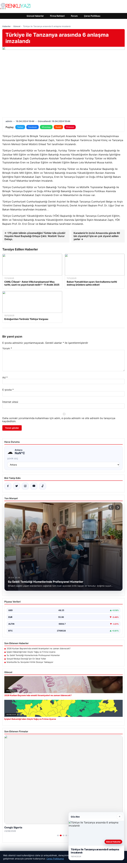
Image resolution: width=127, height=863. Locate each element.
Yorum (7, 348)
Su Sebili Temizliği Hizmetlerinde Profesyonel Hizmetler (33, 655)
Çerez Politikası (92, 16)
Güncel (16, 26)
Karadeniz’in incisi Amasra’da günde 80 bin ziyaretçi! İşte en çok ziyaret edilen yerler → (97, 236)
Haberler (6, 26)
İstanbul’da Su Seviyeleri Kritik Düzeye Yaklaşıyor (30, 662)
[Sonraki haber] (117, 507)
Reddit (58, 127)
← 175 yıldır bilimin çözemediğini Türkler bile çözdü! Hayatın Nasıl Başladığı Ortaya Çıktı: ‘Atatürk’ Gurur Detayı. (34, 236)
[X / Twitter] (16, 486)
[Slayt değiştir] (58, 835)
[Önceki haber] (111, 507)
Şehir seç (12, 458)
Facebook (32, 127)
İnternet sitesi (10, 401)
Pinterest (70, 127)
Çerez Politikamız (55, 858)
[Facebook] (7, 486)
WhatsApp (46, 127)
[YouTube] (33, 486)
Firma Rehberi (57, 16)
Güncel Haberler (35, 16)
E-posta (8, 389)
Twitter (20, 127)
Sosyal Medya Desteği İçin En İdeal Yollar (26, 658)
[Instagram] (25, 486)
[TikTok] (42, 486)
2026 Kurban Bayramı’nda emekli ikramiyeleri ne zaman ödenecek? (38, 648)
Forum (74, 16)
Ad (5, 377)
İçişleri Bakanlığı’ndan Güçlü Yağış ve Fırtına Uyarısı (31, 652)
